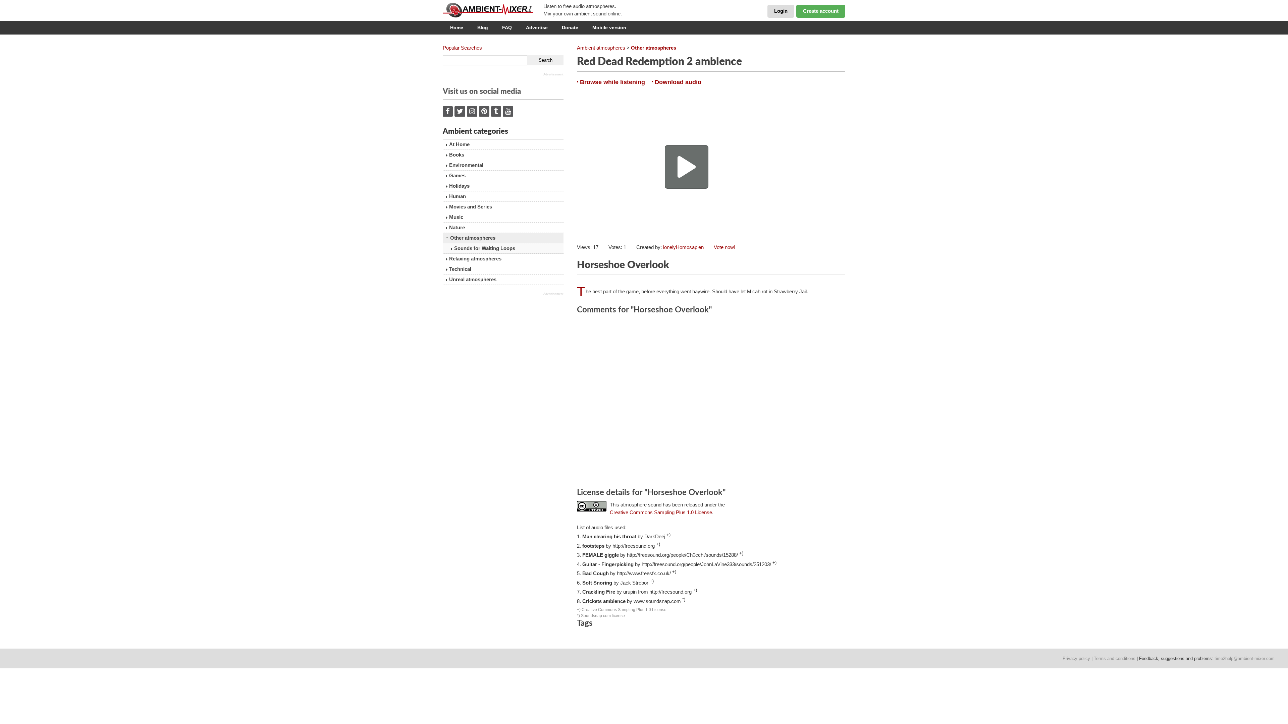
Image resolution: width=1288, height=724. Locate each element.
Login (781, 11)
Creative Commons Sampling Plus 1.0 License (661, 512)
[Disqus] (711, 402)
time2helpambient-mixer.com (1245, 658)
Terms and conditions (1114, 658)
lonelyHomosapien (683, 247)
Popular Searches (462, 48)
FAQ (507, 27)
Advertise (537, 27)
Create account (821, 11)
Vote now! (724, 247)
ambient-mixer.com (493, 10)
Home (456, 27)
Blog (482, 27)
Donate (570, 27)
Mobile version (609, 27)
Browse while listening (612, 82)
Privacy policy (1076, 658)
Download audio (678, 82)
